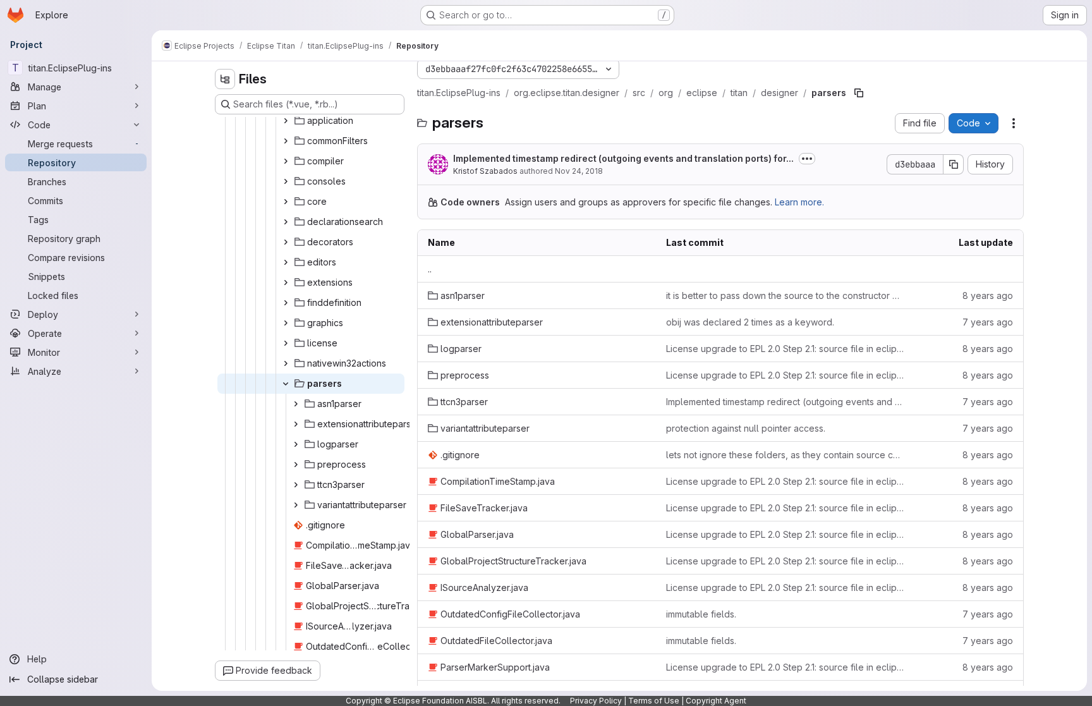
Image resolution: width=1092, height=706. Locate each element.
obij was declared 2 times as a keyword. (750, 322)
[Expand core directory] (285, 201)
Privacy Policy (596, 700)
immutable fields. (701, 614)
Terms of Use (653, 700)
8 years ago (987, 295)
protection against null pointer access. (745, 428)
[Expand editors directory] (285, 262)
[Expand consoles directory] (285, 181)
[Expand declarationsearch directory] (285, 221)
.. (430, 269)
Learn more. (799, 202)
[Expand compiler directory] (285, 161)
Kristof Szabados (485, 171)
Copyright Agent (716, 700)
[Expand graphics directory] (285, 323)
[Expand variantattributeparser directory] (295, 505)
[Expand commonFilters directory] (285, 141)
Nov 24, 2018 (579, 171)
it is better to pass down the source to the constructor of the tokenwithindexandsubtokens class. (785, 295)
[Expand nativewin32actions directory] (285, 363)
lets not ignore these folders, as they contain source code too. (785, 454)
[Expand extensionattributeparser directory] (295, 424)
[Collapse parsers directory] (285, 383)
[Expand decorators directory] (285, 242)
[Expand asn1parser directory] (295, 403)
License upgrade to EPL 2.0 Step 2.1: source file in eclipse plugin (785, 348)
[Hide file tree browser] (225, 79)
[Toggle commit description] (807, 158)
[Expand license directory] (285, 343)
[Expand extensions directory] (285, 282)
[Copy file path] (859, 93)
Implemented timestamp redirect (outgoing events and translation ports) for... (623, 158)
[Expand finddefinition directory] (285, 302)
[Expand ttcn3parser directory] (295, 484)
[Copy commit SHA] (953, 164)
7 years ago (987, 322)
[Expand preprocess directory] (295, 464)
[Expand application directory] (285, 120)
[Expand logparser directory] (295, 444)
